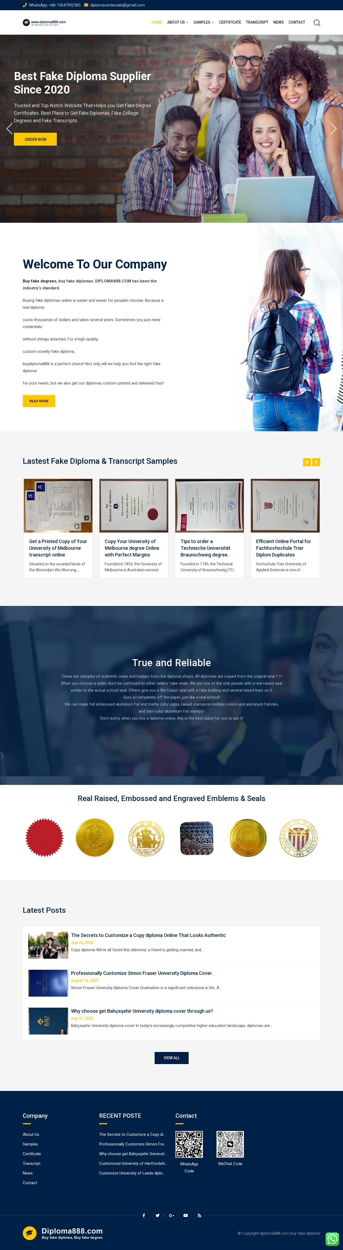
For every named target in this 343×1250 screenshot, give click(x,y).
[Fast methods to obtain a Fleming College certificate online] (285, 505)
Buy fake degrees (39, 281)
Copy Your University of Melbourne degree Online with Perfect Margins (56, 548)
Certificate (230, 22)
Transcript (257, 22)
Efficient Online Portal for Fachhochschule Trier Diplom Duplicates (207, 548)
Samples (201, 22)
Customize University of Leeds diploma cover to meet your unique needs (163, 1173)
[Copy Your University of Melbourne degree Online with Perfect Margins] (58, 505)
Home (157, 22)
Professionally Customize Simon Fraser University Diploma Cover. (142, 973)
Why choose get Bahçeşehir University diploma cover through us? (142, 1011)
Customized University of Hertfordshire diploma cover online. (153, 1163)
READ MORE (39, 401)
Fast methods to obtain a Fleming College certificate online (283, 548)
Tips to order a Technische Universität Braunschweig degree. (130, 548)
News (278, 22)
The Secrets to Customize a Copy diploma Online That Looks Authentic (148, 935)
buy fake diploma (305, 1233)
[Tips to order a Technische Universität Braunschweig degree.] (133, 505)
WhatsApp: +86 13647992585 (54, 5)
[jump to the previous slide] (9, 128)
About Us (176, 22)
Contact (297, 22)
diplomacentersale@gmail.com (117, 5)
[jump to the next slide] (333, 128)
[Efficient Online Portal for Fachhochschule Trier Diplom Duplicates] (209, 505)
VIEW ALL (172, 1058)
